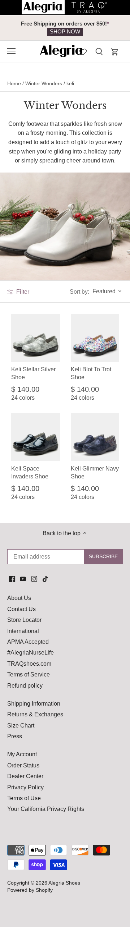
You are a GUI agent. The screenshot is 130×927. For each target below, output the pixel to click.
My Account (22, 754)
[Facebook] (12, 579)
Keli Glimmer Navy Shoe (95, 472)
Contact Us (21, 609)
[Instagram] (34, 579)
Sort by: (79, 292)
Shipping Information (33, 704)
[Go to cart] (114, 52)
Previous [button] (21, 27)
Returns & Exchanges (35, 714)
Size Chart (20, 725)
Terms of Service (28, 674)
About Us (19, 598)
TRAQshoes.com (29, 664)
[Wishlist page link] (83, 51)
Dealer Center (25, 776)
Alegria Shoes (64, 883)
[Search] (99, 51)
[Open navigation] (11, 51)
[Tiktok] (45, 579)
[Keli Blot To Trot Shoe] (95, 338)
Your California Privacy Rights (45, 809)
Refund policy (25, 686)
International (23, 631)
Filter (22, 292)
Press (14, 736)
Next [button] (108, 27)
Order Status (23, 765)
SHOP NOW (65, 31)
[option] (65, 28)
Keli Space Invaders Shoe (29, 472)
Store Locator (24, 620)
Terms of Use (24, 798)
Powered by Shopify (30, 890)
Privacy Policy (25, 787)
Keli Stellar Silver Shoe (33, 373)
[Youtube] (23, 579)
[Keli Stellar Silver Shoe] (35, 338)
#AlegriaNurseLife (30, 653)
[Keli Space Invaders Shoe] (35, 437)
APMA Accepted (28, 642)
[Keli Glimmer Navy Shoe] (95, 437)
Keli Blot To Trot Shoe (91, 373)
